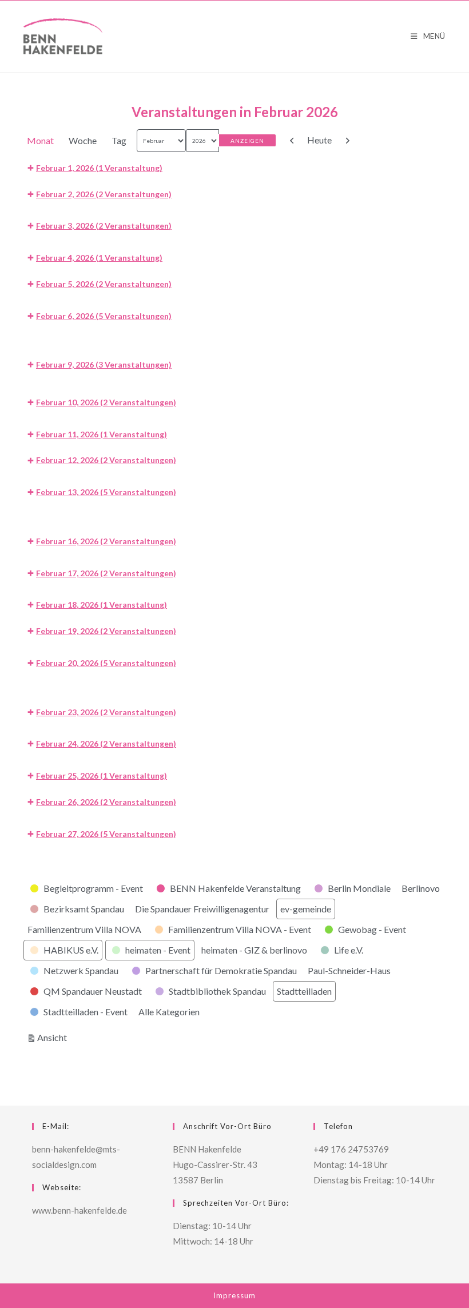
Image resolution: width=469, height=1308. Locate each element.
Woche (83, 140)
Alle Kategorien (169, 1011)
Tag (119, 140)
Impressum (234, 1295)
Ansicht (53, 1037)
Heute (319, 139)
